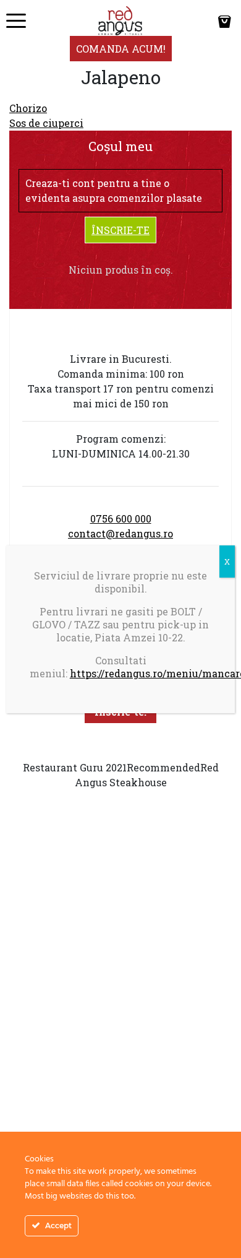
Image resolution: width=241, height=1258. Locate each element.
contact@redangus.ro (120, 533)
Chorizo (28, 108)
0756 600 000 (120, 518)
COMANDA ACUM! (121, 48)
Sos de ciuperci (46, 122)
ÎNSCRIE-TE (120, 229)
